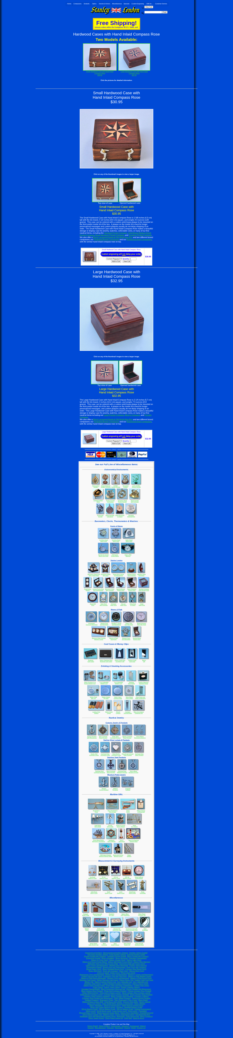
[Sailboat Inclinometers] (142, 1009)
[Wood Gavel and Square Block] (108, 1013)
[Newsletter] (119, 1028)
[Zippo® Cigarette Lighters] (130, 987)
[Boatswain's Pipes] (106, 1000)
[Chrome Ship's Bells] (130, 1002)
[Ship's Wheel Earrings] (90, 993)
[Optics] (143, 1026)
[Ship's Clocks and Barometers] (97, 965)
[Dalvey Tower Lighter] (112, 987)
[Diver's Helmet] (144, 1002)
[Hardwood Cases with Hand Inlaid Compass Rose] (98, 1016)
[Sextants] (125, 1026)
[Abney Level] (91, 1011)
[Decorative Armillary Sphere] (97, 955)
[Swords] (91, 1028)
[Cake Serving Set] (132, 1016)
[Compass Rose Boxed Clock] (135, 969)
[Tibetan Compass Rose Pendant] (139, 991)
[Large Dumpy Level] (119, 1011)
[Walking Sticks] (108, 1015)
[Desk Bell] (128, 1018)
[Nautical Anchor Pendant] (141, 998)
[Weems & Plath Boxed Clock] (141, 978)
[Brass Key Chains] (94, 1004)
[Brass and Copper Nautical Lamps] (102, 1007)
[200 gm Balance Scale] (124, 1009)
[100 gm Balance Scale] (107, 1009)
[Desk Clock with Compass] (136, 967)
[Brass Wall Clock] (95, 971)
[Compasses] (134, 1026)
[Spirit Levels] (132, 1011)
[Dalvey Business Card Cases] (107, 980)
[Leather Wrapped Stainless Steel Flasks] (116, 984)
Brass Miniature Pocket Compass (109, 235)
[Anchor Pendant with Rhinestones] (138, 989)
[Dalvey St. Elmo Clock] (99, 960)
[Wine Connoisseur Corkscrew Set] (113, 989)
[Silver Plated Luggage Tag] (92, 1015)
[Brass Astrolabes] (107, 958)
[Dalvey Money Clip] (126, 980)
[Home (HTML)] (104, 1026)
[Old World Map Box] (142, 1015)
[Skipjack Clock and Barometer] (118, 978)
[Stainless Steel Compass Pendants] (97, 996)
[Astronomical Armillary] (93, 953)
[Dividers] (119, 1007)
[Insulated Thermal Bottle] (91, 989)
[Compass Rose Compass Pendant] (116, 995)
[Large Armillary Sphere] (117, 955)
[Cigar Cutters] (98, 987)
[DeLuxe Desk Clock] (136, 971)
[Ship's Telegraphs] (96, 1005)
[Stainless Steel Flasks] (92, 984)
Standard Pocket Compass (115, 233)
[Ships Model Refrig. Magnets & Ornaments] (117, 1004)
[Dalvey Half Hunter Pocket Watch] (120, 962)
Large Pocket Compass (114, 415)
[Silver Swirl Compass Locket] (110, 993)
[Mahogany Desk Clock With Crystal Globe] (103, 964)
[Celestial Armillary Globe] (136, 955)
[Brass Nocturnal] (121, 958)
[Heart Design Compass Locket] (91, 995)
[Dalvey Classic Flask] (140, 984)
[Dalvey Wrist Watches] (141, 962)
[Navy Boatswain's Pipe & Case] (125, 1000)
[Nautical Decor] (138, 1018)
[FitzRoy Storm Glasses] (138, 965)
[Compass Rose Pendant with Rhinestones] (97, 998)
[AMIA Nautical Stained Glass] (132, 1005)
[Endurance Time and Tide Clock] (115, 976)
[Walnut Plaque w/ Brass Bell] (92, 1002)
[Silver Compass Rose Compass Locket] (136, 993)
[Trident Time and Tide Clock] (91, 976)
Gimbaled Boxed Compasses (106, 240)
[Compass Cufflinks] (141, 996)
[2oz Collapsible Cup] (124, 982)
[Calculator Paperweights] (138, 958)
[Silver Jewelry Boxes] (96, 1018)
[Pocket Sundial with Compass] (95, 956)
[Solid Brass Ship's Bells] (113, 1002)
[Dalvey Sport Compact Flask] (94, 985)
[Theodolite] (142, 1011)
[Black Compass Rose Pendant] (122, 996)
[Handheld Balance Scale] (133, 1007)
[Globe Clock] (115, 973)
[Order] (133, 1028)
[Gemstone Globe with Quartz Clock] (132, 964)
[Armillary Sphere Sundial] (138, 953)
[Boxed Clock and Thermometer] (114, 967)
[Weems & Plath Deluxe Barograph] (93, 978)
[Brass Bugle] (143, 1000)
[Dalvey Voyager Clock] (117, 960)
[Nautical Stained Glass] (112, 1005)
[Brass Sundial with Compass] (137, 956)
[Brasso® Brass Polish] (87, 1013)
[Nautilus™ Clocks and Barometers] (140, 975)
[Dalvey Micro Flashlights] (129, 1013)
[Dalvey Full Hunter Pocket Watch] (95, 962)
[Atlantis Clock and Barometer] (116, 975)
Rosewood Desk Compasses (139, 240)
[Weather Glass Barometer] (118, 965)
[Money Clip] (89, 982)
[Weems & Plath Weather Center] (139, 976)
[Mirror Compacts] (146, 1016)
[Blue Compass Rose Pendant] (92, 991)
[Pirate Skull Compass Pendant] (115, 991)
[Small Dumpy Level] (104, 1011)
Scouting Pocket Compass (140, 235)
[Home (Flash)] (92, 1026)
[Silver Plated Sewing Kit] (114, 1018)
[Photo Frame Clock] (128, 973)
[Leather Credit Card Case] (143, 980)
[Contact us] (141, 1028)
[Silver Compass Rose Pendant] (141, 995)
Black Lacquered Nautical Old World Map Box (113, 237)
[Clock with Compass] (110, 971)
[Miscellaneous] (100, 1028)
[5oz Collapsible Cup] (140, 982)
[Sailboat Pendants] (92, 1000)
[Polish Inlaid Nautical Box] (124, 1015)
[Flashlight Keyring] (146, 1013)
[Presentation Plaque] (94, 967)
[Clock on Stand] (103, 973)
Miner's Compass (132, 415)
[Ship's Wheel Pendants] (122, 998)
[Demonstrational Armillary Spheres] (115, 953)
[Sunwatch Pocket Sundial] (116, 956)
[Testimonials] (116, 1026)
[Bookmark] (121, 1016)
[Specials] (110, 1028)
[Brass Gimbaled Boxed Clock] (113, 969)
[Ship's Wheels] (139, 1004)
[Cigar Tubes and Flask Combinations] (119, 985)
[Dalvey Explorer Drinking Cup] (105, 982)
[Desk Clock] (123, 971)
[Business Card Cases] (87, 980)
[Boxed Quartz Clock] (93, 969)
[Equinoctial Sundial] (93, 958)
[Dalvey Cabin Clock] (134, 960)
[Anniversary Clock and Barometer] (92, 975)
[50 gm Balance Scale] (90, 1009)
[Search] (127, 1028)
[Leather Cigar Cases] (141, 985)
